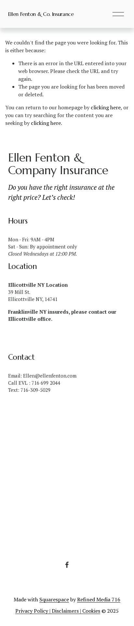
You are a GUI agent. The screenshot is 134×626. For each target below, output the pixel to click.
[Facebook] (67, 564)
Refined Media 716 (98, 599)
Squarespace (54, 599)
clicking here (106, 107)
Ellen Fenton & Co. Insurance (41, 14)
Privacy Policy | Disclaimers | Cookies (57, 610)
